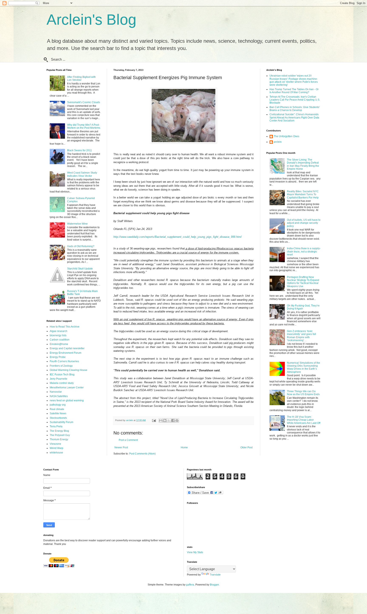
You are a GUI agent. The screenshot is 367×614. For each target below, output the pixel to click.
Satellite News (58, 413)
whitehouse (56, 452)
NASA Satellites (59, 396)
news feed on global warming (67, 400)
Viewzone (55, 443)
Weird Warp (56, 448)
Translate (215, 574)
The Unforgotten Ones (286, 136)
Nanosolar (56, 391)
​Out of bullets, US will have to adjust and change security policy (303, 223)
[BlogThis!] (165, 420)
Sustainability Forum (61, 422)
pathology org (58, 404)
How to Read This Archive (64, 326)
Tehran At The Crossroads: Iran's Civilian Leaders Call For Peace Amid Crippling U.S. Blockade (295, 99)
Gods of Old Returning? (80, 246)
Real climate (57, 409)
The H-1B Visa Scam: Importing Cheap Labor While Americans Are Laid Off (303, 420)
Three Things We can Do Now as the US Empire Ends (303, 393)
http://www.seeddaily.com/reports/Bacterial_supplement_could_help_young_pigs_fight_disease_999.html (177, 236)
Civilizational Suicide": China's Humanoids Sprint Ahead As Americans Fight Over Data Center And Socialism (294, 117)
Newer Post (121, 447)
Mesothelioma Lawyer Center (67, 387)
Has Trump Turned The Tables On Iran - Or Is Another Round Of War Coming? (294, 91)
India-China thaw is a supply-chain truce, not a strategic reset (303, 251)
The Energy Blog (59, 430)
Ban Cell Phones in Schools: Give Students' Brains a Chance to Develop (295, 109)
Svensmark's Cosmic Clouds (83, 102)
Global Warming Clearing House (68, 370)
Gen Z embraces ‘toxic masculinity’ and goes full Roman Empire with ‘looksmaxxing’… (301, 336)
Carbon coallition (59, 339)
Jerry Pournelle (58, 378)
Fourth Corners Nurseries (64, 361)
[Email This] (161, 420)
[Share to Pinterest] (177, 420)
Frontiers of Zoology (61, 365)
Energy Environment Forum (65, 352)
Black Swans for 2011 (79, 150)
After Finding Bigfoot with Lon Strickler (81, 78)
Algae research (58, 331)
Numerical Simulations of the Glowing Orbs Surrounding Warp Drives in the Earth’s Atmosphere (303, 367)
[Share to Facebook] (173, 420)
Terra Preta (56, 426)
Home (184, 447)
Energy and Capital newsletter (67, 348)
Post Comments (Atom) (142, 453)
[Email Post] (154, 420)
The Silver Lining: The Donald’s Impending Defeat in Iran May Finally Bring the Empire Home (303, 164)
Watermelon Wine (77, 223)
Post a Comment (128, 440)
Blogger (214, 584)
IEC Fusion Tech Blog (62, 374)
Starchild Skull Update (80, 268)
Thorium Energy (59, 439)
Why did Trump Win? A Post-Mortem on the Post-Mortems (83, 126)
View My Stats (195, 552)
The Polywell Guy (60, 435)
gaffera (190, 584)
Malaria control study (62, 383)
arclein (278, 141)
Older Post (246, 447)
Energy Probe (58, 357)
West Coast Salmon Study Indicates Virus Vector (82, 174)
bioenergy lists (58, 335)
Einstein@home (59, 344)
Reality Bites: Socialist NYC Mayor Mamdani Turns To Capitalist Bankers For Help (303, 194)
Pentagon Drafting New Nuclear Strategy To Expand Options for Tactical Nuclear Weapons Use (303, 282)
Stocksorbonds (58, 417)
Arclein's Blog (91, 19)
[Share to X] (169, 420)
